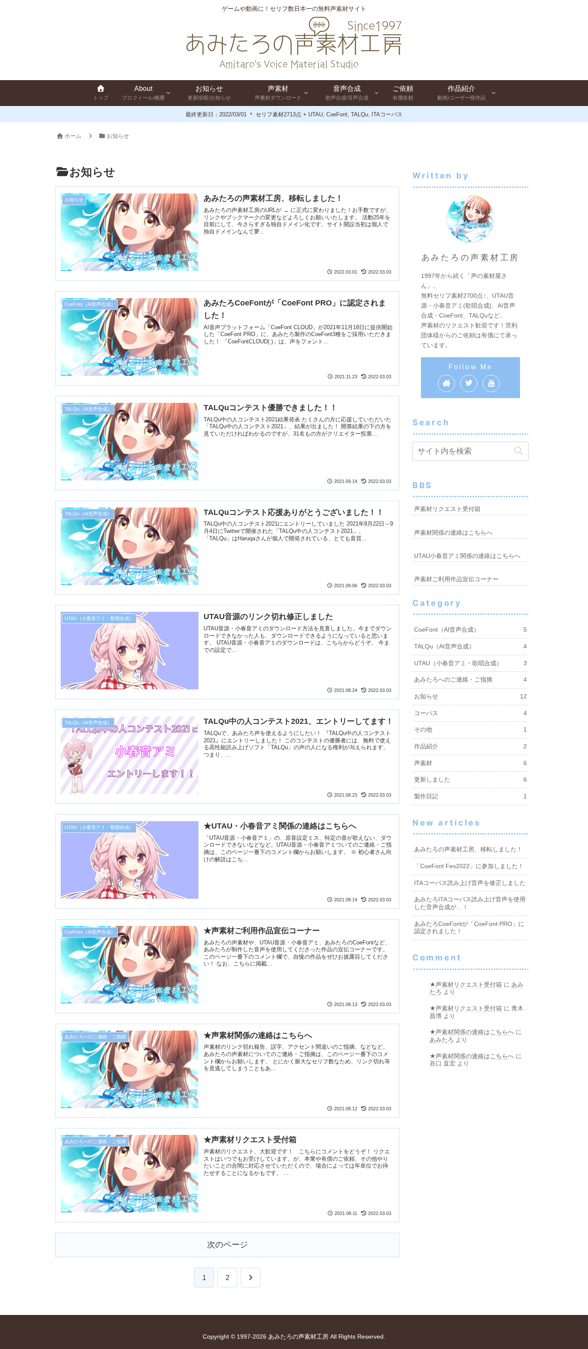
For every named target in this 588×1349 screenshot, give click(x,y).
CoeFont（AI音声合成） (470, 629)
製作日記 (470, 796)
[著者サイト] (446, 383)
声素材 (470, 763)
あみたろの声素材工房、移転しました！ (468, 849)
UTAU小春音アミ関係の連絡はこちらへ (467, 556)
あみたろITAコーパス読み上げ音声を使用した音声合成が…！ (470, 903)
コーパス (470, 713)
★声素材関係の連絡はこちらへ (472, 1031)
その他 (470, 729)
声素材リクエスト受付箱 (447, 509)
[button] (518, 451)
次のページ (227, 1244)
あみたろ (442, 1039)
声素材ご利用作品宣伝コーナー (456, 579)
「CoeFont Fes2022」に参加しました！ (469, 866)
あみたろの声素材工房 (470, 257)
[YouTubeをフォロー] (491, 383)
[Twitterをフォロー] (468, 383)
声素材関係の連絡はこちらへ (453, 533)
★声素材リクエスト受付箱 (466, 984)
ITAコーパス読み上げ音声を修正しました (470, 883)
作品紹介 (470, 746)
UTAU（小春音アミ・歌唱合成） (470, 663)
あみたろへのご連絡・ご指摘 (470, 679)
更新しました (470, 779)
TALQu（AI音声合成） (470, 646)
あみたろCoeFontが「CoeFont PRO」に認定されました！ (469, 928)
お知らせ (470, 696)
